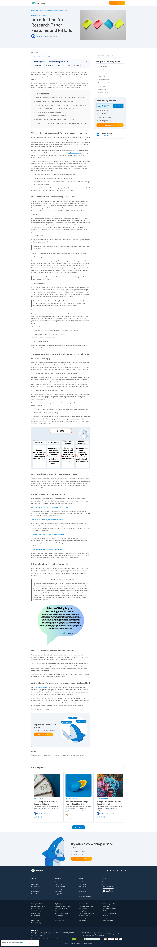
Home (33, 10)
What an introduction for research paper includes (55, 101)
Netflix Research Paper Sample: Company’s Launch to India (49, 507)
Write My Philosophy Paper (38, 911)
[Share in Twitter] (46, 56)
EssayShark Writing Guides (39, 15)
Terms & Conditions (83, 882)
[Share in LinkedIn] (49, 56)
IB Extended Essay (36, 923)
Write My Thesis (106, 918)
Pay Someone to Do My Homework (111, 913)
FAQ (103, 882)
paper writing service (40, 687)
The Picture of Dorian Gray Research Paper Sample (47, 520)
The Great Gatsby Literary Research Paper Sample (46, 549)
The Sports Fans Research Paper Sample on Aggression (48, 534)
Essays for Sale (35, 891)
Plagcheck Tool (59, 884)
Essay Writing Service (36, 894)
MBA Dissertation (59, 920)
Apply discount (110, 125)
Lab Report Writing (83, 904)
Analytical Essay (35, 913)
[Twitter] (111, 870)
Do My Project (59, 915)
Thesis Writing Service (84, 918)
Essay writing (47, 755)
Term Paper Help (35, 889)
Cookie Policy (82, 886)
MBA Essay (105, 911)
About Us (104, 884)
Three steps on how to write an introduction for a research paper (61, 105)
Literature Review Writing (38, 906)
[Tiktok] (121, 870)
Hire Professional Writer (81, 858)
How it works (64, 3)
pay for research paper (74, 153)
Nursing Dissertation (107, 920)
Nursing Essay (82, 911)
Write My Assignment (37, 884)
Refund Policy (82, 891)
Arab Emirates (56, 939)
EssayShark (40, 36)
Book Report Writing (36, 918)
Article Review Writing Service (86, 913)
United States (41, 939)
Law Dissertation (82, 920)
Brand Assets (58, 891)
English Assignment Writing (85, 906)
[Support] (125, 870)
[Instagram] (114, 870)
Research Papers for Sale (61, 913)
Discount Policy (82, 894)
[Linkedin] (118, 870)
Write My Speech (35, 920)
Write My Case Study (36, 904)
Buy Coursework (59, 911)
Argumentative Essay (36, 908)
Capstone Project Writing (108, 904)
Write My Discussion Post (62, 918)
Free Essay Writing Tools (61, 886)
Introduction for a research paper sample (51, 116)
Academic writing (36, 755)
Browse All (78, 827)
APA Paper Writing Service (109, 908)
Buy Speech (105, 915)
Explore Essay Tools (43, 734)
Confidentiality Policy (83, 889)
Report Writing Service (84, 915)
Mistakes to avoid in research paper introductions (55, 119)
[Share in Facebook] (43, 56)
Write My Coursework (37, 882)
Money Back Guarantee (84, 896)
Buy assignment (35, 915)
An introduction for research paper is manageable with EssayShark (61, 123)
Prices (77, 3)
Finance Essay (106, 906)
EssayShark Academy (60, 894)
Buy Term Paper (82, 908)
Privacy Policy (82, 884)
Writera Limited (97, 932)
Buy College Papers (60, 904)
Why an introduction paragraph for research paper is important (60, 98)
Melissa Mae (72, 815)
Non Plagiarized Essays (61, 908)
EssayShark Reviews (107, 886)
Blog (88, 3)
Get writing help (117, 3)
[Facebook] (107, 870)
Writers (72, 3)
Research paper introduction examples (50, 112)
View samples (106, 135)
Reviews (83, 3)
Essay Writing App (59, 889)
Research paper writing (76, 755)
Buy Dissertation (35, 886)
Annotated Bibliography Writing (63, 906)
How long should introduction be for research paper (56, 109)
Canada (49, 939)
